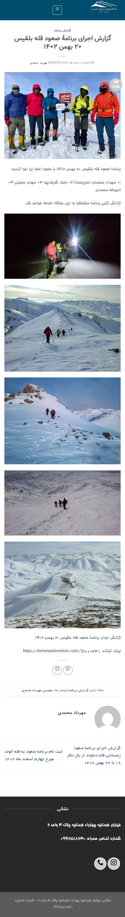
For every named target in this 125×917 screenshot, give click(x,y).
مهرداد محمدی (38, 63)
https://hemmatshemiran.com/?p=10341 (61, 651)
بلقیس (48, 690)
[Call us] (100, 863)
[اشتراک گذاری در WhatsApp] (68, 670)
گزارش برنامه (62, 30)
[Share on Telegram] (57, 670)
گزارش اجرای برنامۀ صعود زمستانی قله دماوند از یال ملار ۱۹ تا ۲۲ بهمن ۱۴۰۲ (94, 755)
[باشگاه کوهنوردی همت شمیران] (94, 10)
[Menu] (57, 10)
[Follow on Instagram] (114, 863)
